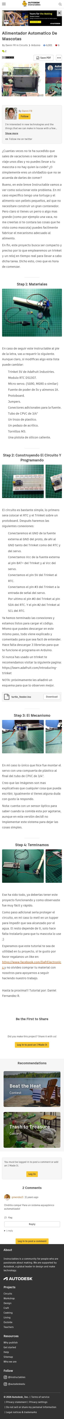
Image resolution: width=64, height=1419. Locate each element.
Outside (8, 1322)
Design (7, 1303)
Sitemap (8, 1357)
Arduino (35, 45)
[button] (4, 4)
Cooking (8, 1312)
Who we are (10, 1361)
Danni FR (11, 45)
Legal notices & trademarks (21, 1412)
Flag (10, 1217)
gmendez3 (17, 1197)
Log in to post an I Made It (32, 1045)
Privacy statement (16, 1402)
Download (52, 696)
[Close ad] (59, 13)
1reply (9, 1230)
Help (6, 1352)
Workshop (9, 1298)
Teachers (9, 1327)
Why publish (11, 1342)
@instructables (16, 1377)
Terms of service (40, 1397)
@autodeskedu (16, 1384)
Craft (6, 1308)
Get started (10, 1347)
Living (7, 1317)
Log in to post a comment (32, 1241)
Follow (24, 116)
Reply (32, 1224)
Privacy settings (38, 1402)
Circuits (23, 45)
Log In (32, 1174)
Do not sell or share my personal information (31, 1407)
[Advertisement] (32, 18)
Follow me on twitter (20, 139)
